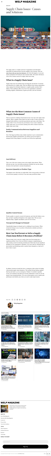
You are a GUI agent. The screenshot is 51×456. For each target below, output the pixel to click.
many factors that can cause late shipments (16, 73)
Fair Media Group (21, 453)
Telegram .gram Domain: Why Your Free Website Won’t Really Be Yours (42, 327)
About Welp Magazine (5, 416)
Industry (8, 5)
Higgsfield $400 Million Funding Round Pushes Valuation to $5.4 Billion (25, 344)
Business (2, 432)
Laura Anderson (38, 329)
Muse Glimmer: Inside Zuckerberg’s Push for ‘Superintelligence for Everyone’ (42, 361)
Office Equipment (4, 428)
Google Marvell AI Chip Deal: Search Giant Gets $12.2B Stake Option (8, 344)
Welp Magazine (18, 303)
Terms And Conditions (5, 424)
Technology (3, 434)
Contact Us (3, 420)
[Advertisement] (25, 60)
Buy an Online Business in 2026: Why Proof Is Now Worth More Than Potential (8, 378)
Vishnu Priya (4, 329)
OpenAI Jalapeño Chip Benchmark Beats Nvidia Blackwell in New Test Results (8, 327)
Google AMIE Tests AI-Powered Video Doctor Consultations (25, 360)
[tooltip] (12, 300)
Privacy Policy (3, 422)
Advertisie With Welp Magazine (7, 418)
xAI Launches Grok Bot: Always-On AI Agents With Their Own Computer (42, 344)
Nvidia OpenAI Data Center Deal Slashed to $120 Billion (8, 360)
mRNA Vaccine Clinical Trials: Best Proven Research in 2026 (25, 326)
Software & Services (5, 430)
